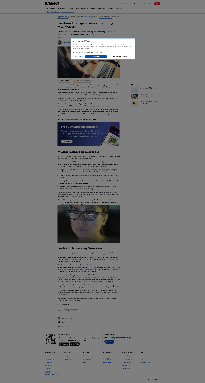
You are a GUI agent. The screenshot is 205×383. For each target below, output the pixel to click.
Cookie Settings (78, 56)
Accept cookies (96, 56)
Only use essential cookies (119, 56)
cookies (83, 45)
